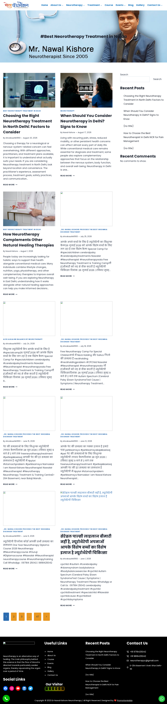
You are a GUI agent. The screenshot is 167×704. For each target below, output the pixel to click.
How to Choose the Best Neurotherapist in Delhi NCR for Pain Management (144, 137)
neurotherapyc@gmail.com (144, 660)
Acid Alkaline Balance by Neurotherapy (23, 339)
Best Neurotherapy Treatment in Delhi (22, 111)
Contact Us (52, 675)
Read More (10, 184)
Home (44, 5)
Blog (130, 5)
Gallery (140, 5)
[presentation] (29, 90)
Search (124, 74)
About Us (51, 655)
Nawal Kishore (69, 132)
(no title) (128, 126)
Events (50, 663)
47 (37, 616)
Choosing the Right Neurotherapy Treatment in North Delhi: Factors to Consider (144, 99)
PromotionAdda (124, 700)
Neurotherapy (67, 111)
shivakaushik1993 (13, 138)
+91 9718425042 (138, 651)
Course (109, 5)
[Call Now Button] (6, 698)
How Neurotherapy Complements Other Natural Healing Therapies (28, 240)
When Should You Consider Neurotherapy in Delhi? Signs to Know (86, 121)
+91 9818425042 (138, 656)
